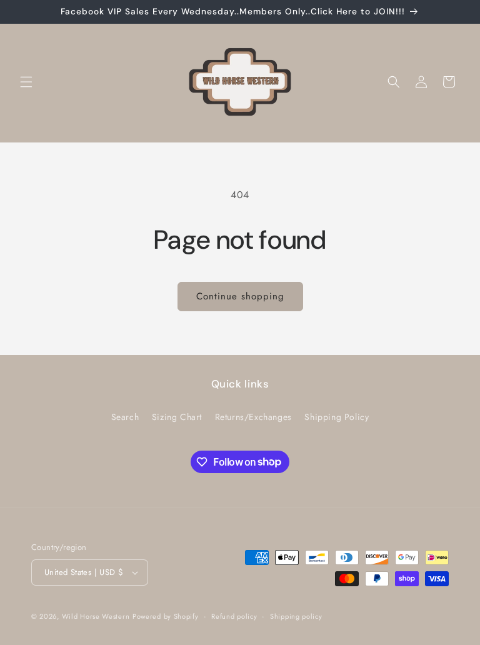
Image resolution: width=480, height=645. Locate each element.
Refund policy (234, 616)
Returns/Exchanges (253, 417)
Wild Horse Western (96, 616)
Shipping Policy (336, 417)
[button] (26, 82)
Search (125, 417)
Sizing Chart (177, 417)
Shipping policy (296, 616)
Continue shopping (240, 296)
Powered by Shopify (165, 616)
